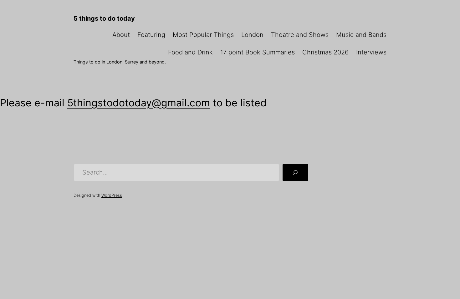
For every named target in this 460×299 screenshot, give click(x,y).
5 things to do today (104, 18)
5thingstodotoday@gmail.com (138, 103)
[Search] (295, 172)
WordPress (111, 195)
